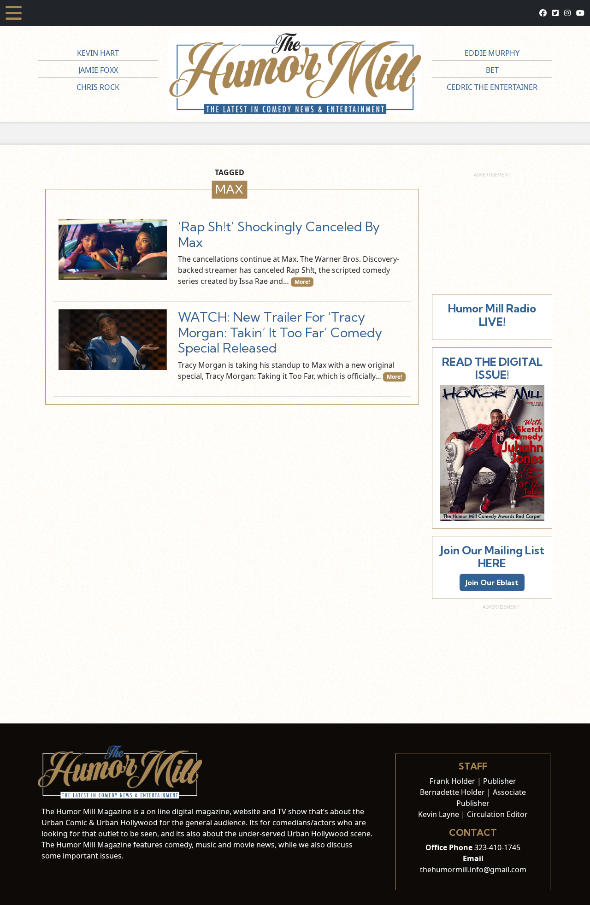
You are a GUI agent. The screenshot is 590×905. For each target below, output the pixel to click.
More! (302, 282)
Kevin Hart (98, 53)
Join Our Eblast (492, 582)
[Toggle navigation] (14, 13)
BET (492, 70)
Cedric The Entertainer (492, 87)
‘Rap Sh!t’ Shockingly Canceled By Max (279, 234)
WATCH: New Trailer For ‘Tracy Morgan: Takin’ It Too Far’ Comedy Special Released (280, 332)
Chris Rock (98, 87)
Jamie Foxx (98, 70)
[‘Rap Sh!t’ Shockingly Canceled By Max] (113, 249)
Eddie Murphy (492, 53)
